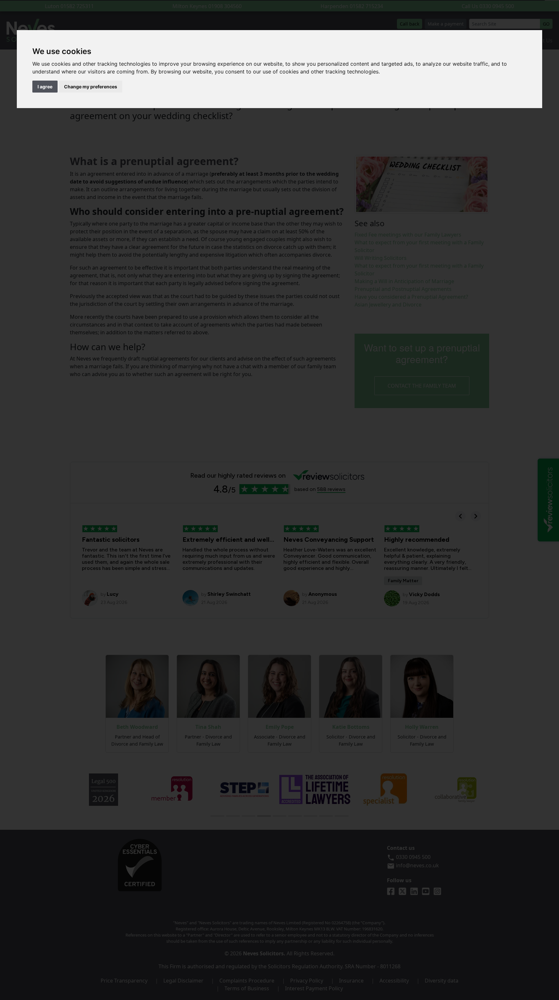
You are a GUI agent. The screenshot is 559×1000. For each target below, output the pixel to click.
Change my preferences (90, 86)
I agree (45, 86)
